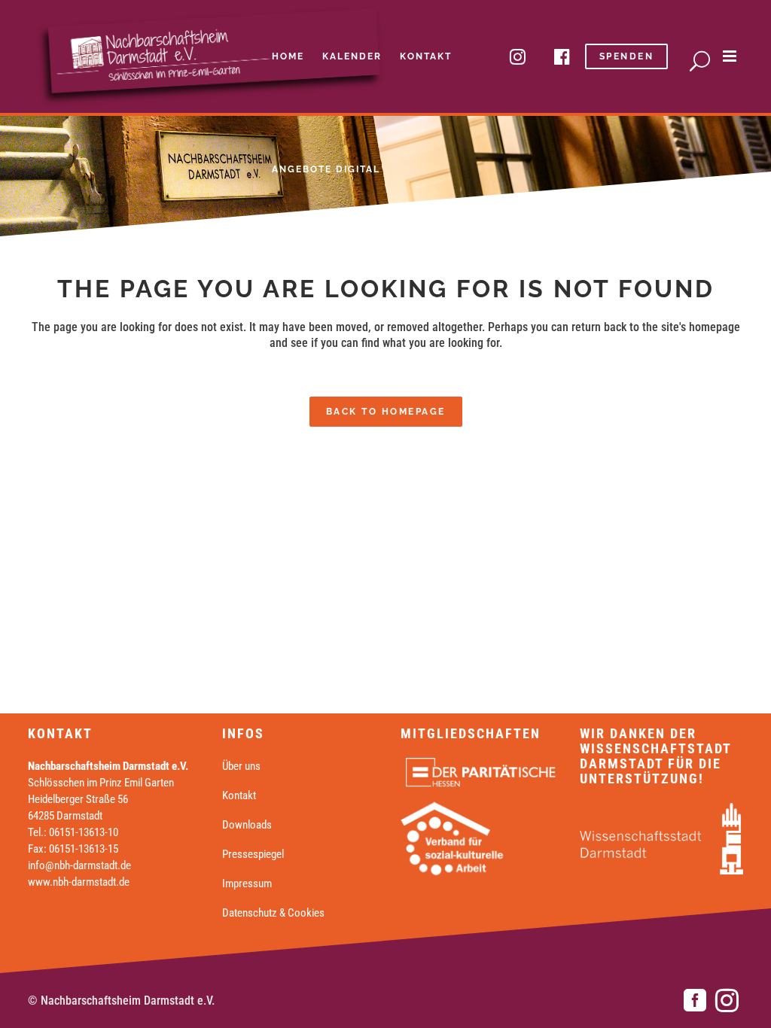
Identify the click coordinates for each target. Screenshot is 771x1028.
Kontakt (239, 795)
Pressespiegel (253, 854)
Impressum (247, 883)
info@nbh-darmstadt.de (79, 865)
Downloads (247, 825)
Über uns (241, 766)
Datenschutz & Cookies (273, 913)
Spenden (626, 56)
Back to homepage (386, 411)
